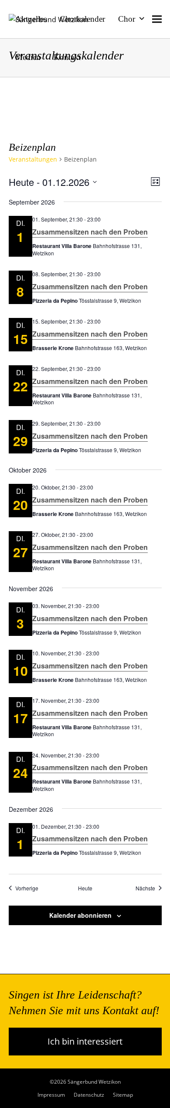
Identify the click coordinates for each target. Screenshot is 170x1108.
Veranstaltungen (33, 159)
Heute (85, 888)
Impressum (51, 1094)
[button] (157, 19)
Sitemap (123, 1094)
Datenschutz (89, 1094)
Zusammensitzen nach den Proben (90, 232)
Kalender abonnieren (80, 915)
